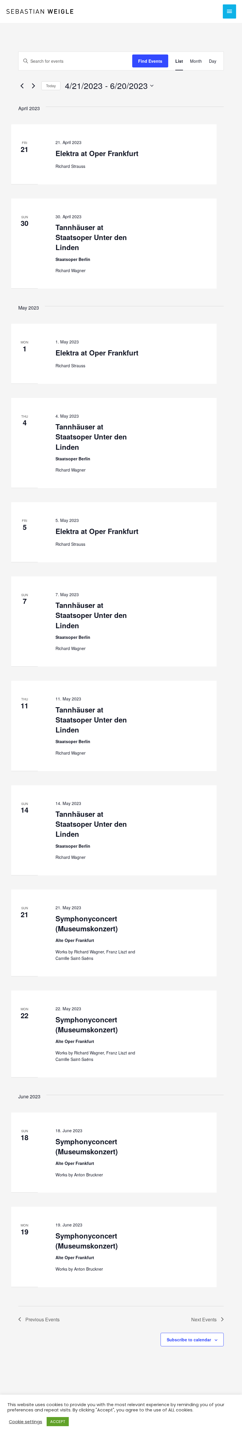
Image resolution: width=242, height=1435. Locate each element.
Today (51, 85)
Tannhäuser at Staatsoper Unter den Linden (91, 237)
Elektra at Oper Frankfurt (96, 153)
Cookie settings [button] (25, 1421)
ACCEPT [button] (57, 1421)
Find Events (150, 61)
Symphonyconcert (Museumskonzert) (86, 923)
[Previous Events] (21, 85)
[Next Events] (33, 85)
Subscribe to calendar (189, 1340)
